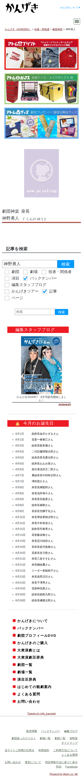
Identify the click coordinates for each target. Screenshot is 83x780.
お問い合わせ (28, 701)
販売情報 (31, 731)
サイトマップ (69, 742)
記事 (53, 291)
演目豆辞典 (26, 679)
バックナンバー (43, 278)
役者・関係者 (60, 272)
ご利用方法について (65, 750)
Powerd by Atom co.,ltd (64, 774)
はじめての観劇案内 (34, 687)
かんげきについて (69, 7)
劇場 (34, 272)
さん (45, 433)
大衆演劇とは (28, 650)
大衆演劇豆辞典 (30, 657)
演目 (15, 278)
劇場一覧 (25, 672)
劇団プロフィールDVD (36, 635)
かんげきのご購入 (32, 643)
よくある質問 (28, 694)
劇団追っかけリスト (24, 738)
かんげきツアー (25, 291)
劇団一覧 (25, 665)
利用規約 (43, 750)
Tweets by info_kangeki (41, 713)
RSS (58, 766)
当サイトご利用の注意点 (19, 750)
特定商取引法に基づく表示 (61, 762)
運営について (33, 762)
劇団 (15, 272)
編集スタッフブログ (29, 284)
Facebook (71, 766)
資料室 (73, 738)
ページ (17, 298)
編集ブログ (71, 731)
